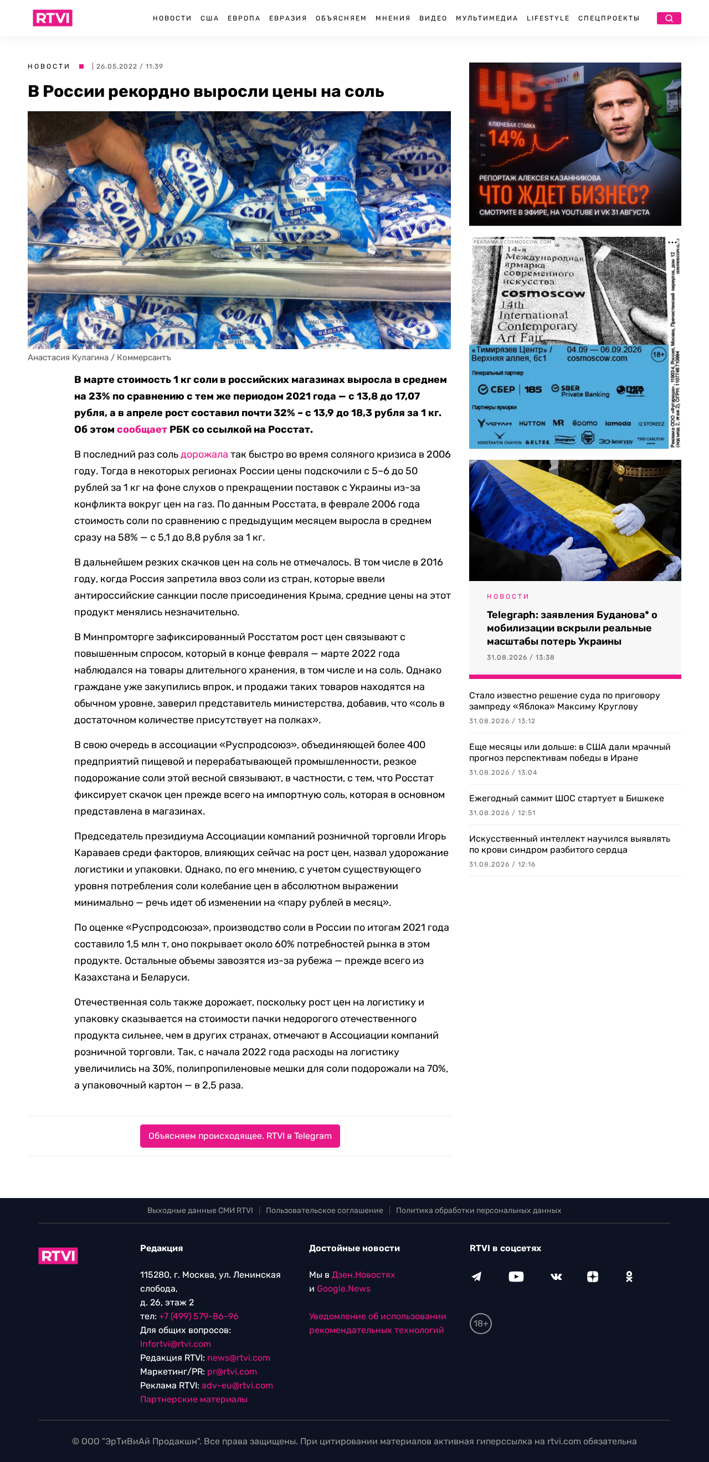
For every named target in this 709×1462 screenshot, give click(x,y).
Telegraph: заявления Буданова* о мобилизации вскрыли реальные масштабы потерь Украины (572, 628)
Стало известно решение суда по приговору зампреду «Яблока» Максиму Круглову (564, 701)
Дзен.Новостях (363, 1274)
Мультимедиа (487, 18)
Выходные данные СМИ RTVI (200, 1210)
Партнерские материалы (194, 1399)
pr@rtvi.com (232, 1371)
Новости (172, 18)
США (210, 18)
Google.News (344, 1288)
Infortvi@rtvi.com (175, 1344)
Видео (433, 18)
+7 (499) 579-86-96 (199, 1316)
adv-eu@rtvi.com (237, 1385)
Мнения (393, 18)
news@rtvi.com (238, 1357)
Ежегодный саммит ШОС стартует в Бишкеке (566, 798)
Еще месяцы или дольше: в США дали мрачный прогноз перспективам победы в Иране (570, 752)
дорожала (204, 454)
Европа (244, 18)
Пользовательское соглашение (324, 1210)
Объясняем (341, 18)
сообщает (142, 429)
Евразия (288, 18)
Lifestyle (548, 18)
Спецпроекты (609, 18)
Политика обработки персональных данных (479, 1210)
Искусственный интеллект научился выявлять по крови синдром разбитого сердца (569, 844)
